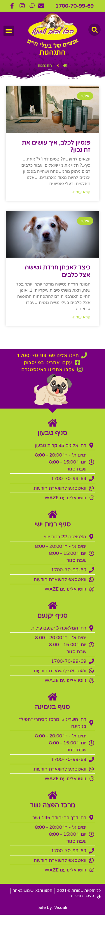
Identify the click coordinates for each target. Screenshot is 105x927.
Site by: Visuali (52, 907)
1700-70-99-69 (74, 6)
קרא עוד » (81, 192)
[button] (9, 31)
